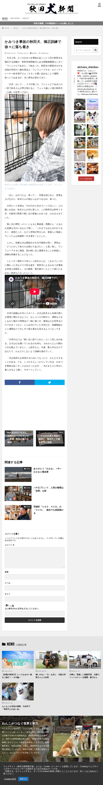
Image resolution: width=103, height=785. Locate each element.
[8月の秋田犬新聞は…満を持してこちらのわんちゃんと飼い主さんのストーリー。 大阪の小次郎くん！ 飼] (80, 104)
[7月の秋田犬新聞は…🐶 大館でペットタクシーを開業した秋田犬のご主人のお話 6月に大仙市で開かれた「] (80, 117)
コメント (9, 545)
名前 (6, 572)
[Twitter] (50, 382)
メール (7, 583)
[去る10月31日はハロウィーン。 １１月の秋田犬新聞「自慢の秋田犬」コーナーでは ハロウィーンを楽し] (92, 168)
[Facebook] (20, 382)
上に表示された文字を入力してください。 (22, 609)
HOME (6, 28)
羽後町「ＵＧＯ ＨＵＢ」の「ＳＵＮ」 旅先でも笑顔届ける (49, 509)
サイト (7, 594)
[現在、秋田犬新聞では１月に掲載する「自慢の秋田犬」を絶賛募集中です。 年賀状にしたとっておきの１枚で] (92, 155)
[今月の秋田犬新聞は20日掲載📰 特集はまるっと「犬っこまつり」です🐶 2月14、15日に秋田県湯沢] (92, 143)
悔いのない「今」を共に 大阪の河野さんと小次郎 (51, 675)
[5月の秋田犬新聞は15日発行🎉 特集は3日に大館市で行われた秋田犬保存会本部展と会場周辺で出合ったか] (92, 130)
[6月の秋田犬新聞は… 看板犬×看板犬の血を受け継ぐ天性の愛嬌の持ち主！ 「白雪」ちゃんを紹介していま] (92, 117)
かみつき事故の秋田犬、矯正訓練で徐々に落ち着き (40, 28)
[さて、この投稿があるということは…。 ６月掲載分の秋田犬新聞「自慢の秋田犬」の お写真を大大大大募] (80, 130)
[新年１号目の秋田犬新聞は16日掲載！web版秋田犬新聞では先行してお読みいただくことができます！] (80, 155)
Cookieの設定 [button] (10, 779)
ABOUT (25, 18)
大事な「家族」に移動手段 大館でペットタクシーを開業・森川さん (84, 675)
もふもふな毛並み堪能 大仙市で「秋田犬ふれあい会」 (16, 707)
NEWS (5, 18)
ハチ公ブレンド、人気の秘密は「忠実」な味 (49, 489)
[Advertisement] (19, 406)
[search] (95, 50)
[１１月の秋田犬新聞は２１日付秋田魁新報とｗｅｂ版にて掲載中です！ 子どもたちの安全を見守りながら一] (80, 168)
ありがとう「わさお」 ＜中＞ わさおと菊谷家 (49, 470)
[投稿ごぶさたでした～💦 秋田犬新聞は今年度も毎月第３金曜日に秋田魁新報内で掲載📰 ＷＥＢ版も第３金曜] (80, 143)
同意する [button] (23, 779)
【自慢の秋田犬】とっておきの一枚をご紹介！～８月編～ (17, 675)
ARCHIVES (15, 18)
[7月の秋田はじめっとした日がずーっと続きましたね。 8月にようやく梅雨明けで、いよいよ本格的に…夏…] (92, 104)
